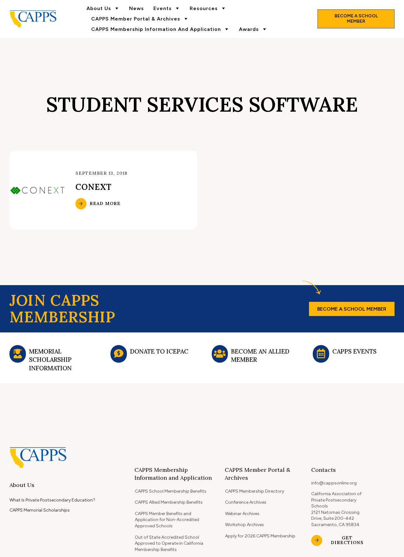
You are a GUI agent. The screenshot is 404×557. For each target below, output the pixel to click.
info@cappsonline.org (334, 483)
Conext (93, 187)
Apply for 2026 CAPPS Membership (260, 536)
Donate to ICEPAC (159, 351)
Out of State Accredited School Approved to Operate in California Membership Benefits (169, 543)
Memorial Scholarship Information (50, 360)
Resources (204, 8)
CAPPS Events (354, 351)
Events (162, 8)
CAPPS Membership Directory (254, 491)
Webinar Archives (242, 513)
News (136, 8)
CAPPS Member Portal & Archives (135, 19)
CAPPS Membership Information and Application (156, 29)
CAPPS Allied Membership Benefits (169, 502)
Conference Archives (245, 502)
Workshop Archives (244, 524)
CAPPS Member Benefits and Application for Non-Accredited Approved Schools (167, 520)
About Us (98, 8)
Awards (249, 29)
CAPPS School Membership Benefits (170, 491)
